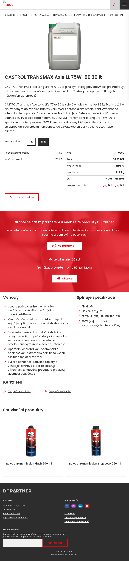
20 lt (43, 141)
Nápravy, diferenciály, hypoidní (89, 15)
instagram (73, 506)
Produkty (25, 15)
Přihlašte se (64, 278)
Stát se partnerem (64, 246)
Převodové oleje (61, 15)
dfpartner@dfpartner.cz (15, 517)
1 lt (31, 141)
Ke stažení (69, 513)
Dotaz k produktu (22, 197)
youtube (87, 506)
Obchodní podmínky (75, 517)
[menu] (124, 4)
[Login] (115, 4)
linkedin (80, 506)
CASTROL (118, 159)
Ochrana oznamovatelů (76, 521)
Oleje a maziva (41, 15)
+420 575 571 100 (11, 513)
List (110, 185)
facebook (66, 506)
